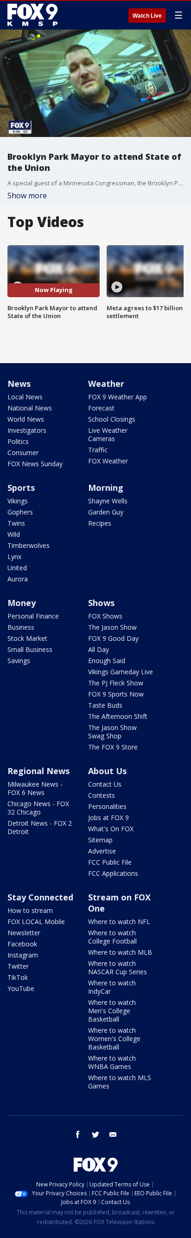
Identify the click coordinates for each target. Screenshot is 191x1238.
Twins (16, 523)
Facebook (22, 943)
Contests (101, 795)
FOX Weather (108, 460)
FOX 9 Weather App (117, 396)
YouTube (20, 988)
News (19, 383)
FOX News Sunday (35, 463)
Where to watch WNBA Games (112, 1062)
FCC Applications (113, 873)
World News (25, 419)
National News (29, 408)
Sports (21, 487)
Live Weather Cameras (107, 434)
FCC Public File (110, 862)
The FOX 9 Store (113, 747)
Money (21, 602)
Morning (105, 487)
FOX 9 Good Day (113, 638)
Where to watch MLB (120, 952)
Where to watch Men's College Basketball (112, 1010)
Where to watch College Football (112, 936)
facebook (77, 1134)
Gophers (20, 512)
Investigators (26, 430)
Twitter (18, 966)
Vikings (17, 500)
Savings (18, 660)
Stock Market (27, 638)
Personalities (107, 806)
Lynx (14, 556)
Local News (25, 396)
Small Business (29, 649)
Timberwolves (28, 545)
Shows (101, 602)
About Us (107, 770)
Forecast (101, 408)
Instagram (22, 955)
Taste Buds (105, 705)
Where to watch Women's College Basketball (114, 1038)
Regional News (38, 770)
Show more (27, 195)
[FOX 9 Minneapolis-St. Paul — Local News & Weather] (34, 15)
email (113, 1134)
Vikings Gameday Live (120, 671)
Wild (13, 534)
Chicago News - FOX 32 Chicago (38, 807)
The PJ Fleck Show (115, 682)
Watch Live (147, 16)
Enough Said (106, 660)
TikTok (17, 977)
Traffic (98, 449)
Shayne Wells (107, 500)
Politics (18, 441)
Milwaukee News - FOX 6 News (35, 788)
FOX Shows (105, 616)
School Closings (111, 419)
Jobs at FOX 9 (108, 817)
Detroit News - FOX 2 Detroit (39, 827)
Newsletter (23, 932)
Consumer (22, 452)
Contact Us (104, 784)
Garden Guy (105, 512)
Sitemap (100, 839)
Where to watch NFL (119, 921)
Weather (106, 383)
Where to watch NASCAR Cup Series (117, 967)
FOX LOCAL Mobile (36, 921)
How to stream (30, 910)
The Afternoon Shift (117, 716)
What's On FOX (111, 828)
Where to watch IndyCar (112, 987)
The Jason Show (112, 627)
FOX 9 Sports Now (116, 694)
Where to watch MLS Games (119, 1081)
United (17, 567)
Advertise (102, 851)
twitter (95, 1134)
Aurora (17, 578)
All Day (98, 649)
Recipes (99, 523)
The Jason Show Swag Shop (112, 731)
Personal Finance (33, 616)
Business (20, 627)
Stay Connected (40, 897)
